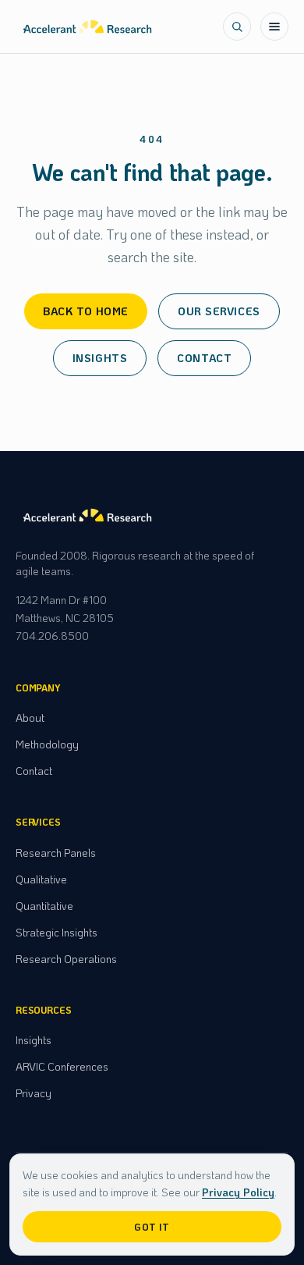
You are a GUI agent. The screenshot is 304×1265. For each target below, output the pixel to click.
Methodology (47, 744)
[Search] (237, 26)
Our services (219, 311)
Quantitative (44, 905)
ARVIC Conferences (62, 1066)
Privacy (33, 1093)
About (30, 717)
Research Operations (66, 958)
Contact (204, 357)
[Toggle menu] (274, 26)
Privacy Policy (238, 1192)
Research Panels (56, 852)
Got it (152, 1227)
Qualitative (41, 879)
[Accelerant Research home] (87, 26)
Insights (99, 357)
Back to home (86, 311)
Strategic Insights (56, 932)
